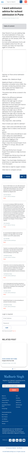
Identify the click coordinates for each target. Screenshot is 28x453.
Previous (8, 176)
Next (22, 176)
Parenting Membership (6, 412)
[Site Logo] (2, 2)
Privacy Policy (5, 402)
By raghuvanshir (7, 290)
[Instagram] (20, 440)
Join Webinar (4, 419)
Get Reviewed (19, 404)
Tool (17, 395)
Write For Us (18, 402)
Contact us (4, 398)
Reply (4, 198)
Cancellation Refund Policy (6, 405)
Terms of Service (5, 400)
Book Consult (4, 414)
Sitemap (3, 423)
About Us (4, 395)
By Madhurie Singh (8, 255)
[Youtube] (24, 440)
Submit (14, 390)
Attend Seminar (5, 421)
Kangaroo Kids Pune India (8, 360)
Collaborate (18, 400)
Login (6, 327)
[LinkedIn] (17, 440)
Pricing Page (4, 408)
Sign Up (14, 330)
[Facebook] (10, 440)
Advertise (18, 398)
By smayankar (7, 223)
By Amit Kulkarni (7, 194)
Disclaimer (18, 407)
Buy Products (4, 416)
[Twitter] (13, 440)
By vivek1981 (6, 238)
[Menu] (25, 1)
